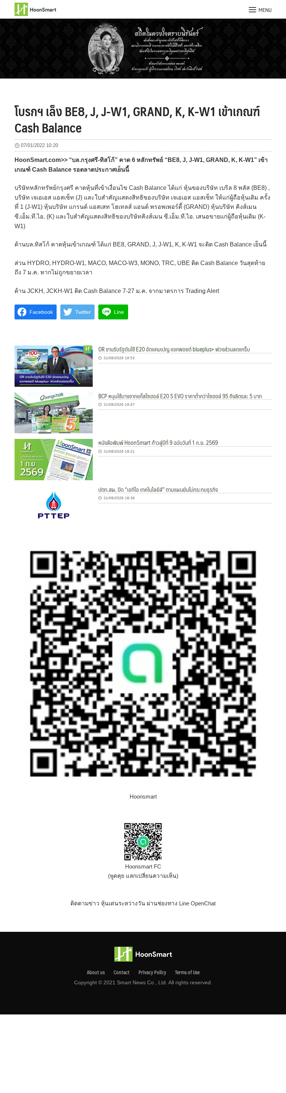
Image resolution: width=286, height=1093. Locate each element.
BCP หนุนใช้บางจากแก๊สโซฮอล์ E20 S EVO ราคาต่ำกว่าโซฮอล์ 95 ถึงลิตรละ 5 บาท (180, 396)
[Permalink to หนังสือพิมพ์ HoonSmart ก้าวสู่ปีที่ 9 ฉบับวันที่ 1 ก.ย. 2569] (54, 459)
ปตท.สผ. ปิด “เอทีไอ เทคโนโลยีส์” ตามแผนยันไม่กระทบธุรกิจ (158, 489)
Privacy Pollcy (152, 972)
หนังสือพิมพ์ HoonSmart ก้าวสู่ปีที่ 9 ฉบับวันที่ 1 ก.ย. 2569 (158, 442)
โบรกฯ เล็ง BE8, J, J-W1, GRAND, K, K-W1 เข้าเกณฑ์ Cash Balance (137, 119)
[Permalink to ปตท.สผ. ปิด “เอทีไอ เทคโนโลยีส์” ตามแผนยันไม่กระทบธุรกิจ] (54, 506)
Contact (122, 972)
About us (96, 972)
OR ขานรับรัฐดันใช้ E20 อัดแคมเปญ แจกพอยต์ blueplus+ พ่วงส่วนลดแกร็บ (174, 349)
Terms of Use (187, 972)
